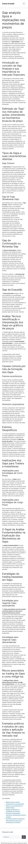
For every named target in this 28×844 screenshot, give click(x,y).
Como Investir (8, 4)
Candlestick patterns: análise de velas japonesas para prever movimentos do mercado (15, 820)
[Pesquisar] (24, 837)
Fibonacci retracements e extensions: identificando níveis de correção (16, 815)
